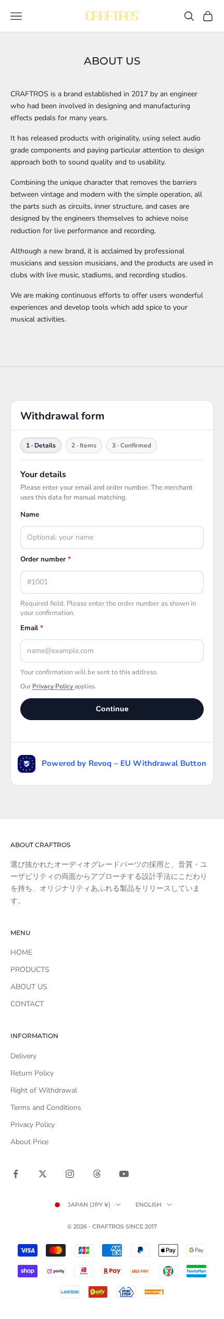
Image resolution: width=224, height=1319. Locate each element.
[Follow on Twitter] (43, 1174)
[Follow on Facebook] (15, 1174)
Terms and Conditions (45, 1107)
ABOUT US (28, 987)
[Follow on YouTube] (124, 1174)
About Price (29, 1142)
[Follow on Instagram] (70, 1174)
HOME (21, 952)
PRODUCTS (29, 970)
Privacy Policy (32, 1125)
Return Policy (32, 1073)
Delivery (23, 1056)
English (148, 1204)
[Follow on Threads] (97, 1174)
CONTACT (27, 1004)
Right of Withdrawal (43, 1090)
